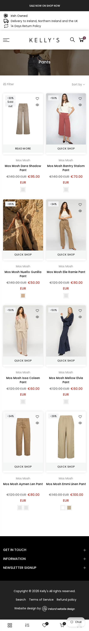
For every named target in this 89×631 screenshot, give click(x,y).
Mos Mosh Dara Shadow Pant (23, 168)
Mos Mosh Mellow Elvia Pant (66, 380)
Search (21, 600)
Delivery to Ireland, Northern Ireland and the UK (44, 21)
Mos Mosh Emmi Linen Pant (66, 484)
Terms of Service (41, 600)
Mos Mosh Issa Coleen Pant (23, 380)
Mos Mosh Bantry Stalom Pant (66, 168)
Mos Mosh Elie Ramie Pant (66, 272)
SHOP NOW (53, 5)
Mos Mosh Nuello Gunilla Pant (23, 274)
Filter (10, 84)
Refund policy (66, 600)
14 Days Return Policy (26, 26)
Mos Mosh (23, 160)
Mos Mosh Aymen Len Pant (23, 484)
